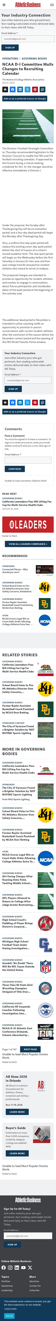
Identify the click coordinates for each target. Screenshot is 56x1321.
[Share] (13, 89)
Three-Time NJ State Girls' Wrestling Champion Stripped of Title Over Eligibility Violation (17, 988)
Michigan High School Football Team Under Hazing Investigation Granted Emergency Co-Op (18, 945)
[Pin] (35, 89)
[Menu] (4, 4)
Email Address (9, 33)
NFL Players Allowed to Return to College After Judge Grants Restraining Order (17, 902)
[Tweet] (27, 89)
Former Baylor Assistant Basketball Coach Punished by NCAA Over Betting (17, 605)
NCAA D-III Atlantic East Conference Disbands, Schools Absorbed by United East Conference (17, 1032)
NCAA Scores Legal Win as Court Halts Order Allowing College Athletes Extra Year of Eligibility (17, 621)
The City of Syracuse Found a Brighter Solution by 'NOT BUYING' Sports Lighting (18, 730)
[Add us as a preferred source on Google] (42, 89)
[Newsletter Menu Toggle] (52, 4)
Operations (10, 58)
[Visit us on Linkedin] (17, 1267)
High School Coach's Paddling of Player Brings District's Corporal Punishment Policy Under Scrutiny (17, 923)
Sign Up (10, 47)
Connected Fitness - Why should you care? (15, 571)
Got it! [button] (9, 1316)
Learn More (17, 1111)
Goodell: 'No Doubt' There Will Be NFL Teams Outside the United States (18, 967)
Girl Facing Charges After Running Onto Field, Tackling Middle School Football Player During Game (17, 880)
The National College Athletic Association (23, 79)
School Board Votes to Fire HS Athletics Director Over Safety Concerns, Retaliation (16, 588)
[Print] (5, 89)
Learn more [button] (11, 1308)
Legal (5, 615)
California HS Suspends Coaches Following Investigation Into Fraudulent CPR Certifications (16, 1010)
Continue (15, 469)
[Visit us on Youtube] (23, 1267)
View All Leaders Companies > (28, 544)
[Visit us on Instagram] (10, 1267)
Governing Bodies (34, 58)
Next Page (30, 1049)
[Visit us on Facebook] (3, 1267)
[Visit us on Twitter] (30, 1267)
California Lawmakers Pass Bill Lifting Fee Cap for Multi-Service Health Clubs (27, 503)
